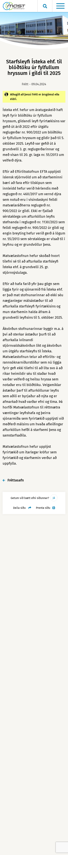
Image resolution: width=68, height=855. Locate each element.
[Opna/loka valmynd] (60, 6)
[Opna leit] (45, 6)
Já (54, 497)
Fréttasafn (15, 480)
